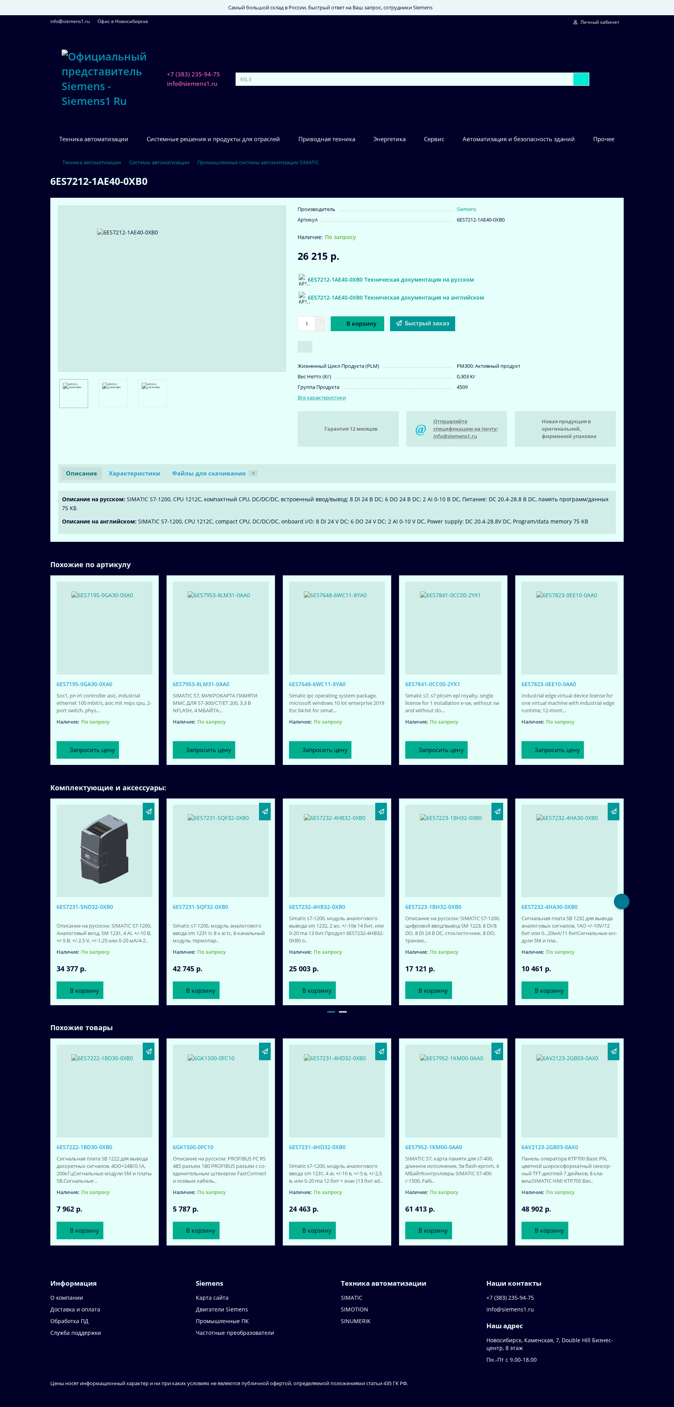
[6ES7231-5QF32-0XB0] (221, 849)
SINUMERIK (356, 1321)
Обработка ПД (69, 1321)
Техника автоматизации (93, 139)
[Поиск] (581, 79)
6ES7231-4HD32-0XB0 (317, 1147)
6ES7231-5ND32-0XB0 (85, 906)
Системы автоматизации (159, 162)
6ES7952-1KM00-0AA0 (433, 1147)
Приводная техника (326, 139)
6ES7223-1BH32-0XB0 (433, 906)
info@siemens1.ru (70, 21)
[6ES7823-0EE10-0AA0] (569, 626)
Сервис (434, 139)
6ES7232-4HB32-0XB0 (317, 906)
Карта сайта (212, 1297)
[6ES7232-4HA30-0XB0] (569, 849)
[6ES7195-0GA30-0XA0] (105, 626)
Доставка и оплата (75, 1309)
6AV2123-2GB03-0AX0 (549, 1147)
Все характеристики (322, 397)
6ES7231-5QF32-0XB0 (200, 906)
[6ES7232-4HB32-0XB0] (337, 849)
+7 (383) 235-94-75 (193, 74)
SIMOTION (354, 1309)
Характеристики (134, 473)
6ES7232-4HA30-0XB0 (549, 906)
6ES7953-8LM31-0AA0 (201, 684)
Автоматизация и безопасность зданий (519, 139)
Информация (73, 1283)
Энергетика (389, 139)
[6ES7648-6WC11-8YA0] (337, 626)
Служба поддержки (75, 1332)
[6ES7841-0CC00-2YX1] (453, 626)
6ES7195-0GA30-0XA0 (84, 684)
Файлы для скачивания (213, 473)
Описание (81, 473)
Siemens (466, 209)
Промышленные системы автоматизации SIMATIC (258, 162)
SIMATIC (351, 1297)
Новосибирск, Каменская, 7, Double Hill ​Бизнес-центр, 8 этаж (549, 1344)
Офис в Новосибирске (123, 21)
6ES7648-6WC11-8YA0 (317, 684)
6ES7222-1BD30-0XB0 (84, 1147)
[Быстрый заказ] (148, 811)
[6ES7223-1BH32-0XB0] (453, 849)
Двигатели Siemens (222, 1309)
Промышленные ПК (222, 1321)
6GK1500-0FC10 (193, 1147)
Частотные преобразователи (235, 1332)
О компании (66, 1297)
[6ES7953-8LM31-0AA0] (221, 626)
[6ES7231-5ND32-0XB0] (105, 849)
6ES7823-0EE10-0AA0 (548, 684)
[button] (52, 901)
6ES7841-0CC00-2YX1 (432, 684)
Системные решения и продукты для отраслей (213, 139)
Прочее (603, 139)
